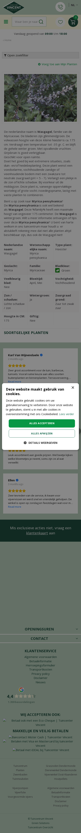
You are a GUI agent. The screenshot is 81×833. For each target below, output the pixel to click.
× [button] (72, 387)
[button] (40, 442)
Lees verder (66, 414)
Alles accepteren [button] (41, 423)
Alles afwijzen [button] (42, 433)
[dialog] (40, 416)
